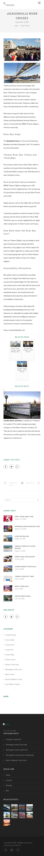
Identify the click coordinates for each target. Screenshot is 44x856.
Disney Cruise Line (12, 664)
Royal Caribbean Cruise (13, 679)
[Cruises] (9, 4)
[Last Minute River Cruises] (7, 822)
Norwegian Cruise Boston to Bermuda (20, 755)
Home (16, 26)
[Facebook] (6, 467)
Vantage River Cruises (23, 596)
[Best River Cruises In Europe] (29, 815)
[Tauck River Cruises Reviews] (14, 815)
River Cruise (25, 26)
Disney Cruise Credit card (24, 517)
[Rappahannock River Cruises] (14, 807)
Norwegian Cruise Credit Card (17, 750)
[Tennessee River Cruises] (7, 807)
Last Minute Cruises (12, 684)
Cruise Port (9, 650)
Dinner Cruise (10, 659)
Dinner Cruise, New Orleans (25, 557)
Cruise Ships (9, 655)
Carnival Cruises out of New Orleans (25, 547)
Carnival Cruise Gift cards (24, 576)
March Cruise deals (22, 586)
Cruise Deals (9, 640)
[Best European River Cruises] (22, 807)
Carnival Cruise (10, 635)
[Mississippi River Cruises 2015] (29, 807)
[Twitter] (11, 467)
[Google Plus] (17, 467)
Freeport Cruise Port (13, 739)
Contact (9, 780)
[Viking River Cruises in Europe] (22, 815)
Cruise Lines (9, 645)
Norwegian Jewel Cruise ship (16, 745)
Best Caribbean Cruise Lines (16, 760)
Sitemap (9, 785)
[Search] (38, 500)
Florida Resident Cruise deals (25, 567)
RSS (7, 791)
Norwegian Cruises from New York (27, 526)
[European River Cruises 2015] (7, 815)
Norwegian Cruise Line (13, 669)
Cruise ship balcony (22, 536)
